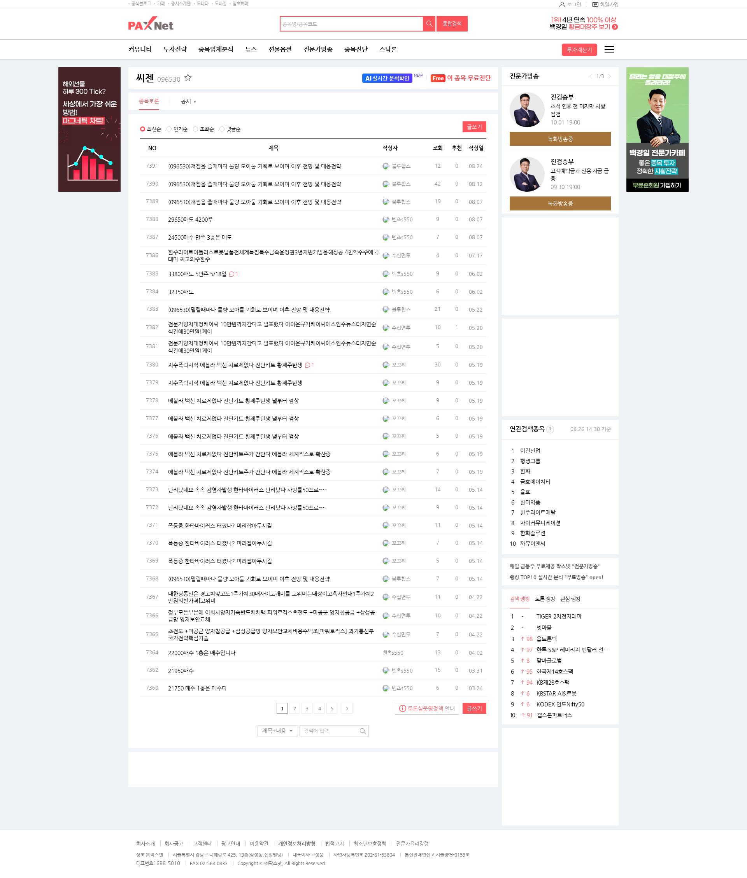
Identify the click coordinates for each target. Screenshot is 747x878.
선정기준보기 (550, 429)
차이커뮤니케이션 (540, 523)
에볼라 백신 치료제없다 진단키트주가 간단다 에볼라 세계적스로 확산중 (249, 454)
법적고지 (334, 843)
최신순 (154, 129)
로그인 (574, 4)
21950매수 (181, 670)
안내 (431, 708)
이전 (590, 76)
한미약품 (530, 502)
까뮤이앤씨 (532, 543)
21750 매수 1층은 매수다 (197, 688)
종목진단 (356, 49)
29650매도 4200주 (190, 219)
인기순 (181, 129)
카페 (161, 4)
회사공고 (174, 843)
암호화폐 (240, 4)
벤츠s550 (402, 219)
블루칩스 (401, 166)
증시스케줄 (181, 4)
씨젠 (158, 78)
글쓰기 (474, 127)
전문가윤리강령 (412, 843)
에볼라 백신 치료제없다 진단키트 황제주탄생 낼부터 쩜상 (233, 401)
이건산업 (530, 450)
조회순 (207, 129)
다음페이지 (347, 708)
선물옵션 (280, 49)
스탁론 (388, 49)
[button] (278, 731)
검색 (429, 24)
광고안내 (230, 843)
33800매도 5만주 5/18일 (197, 273)
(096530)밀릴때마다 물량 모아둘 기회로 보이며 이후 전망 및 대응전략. (249, 309)
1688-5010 (166, 863)
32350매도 (181, 291)
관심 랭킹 (570, 599)
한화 (525, 471)
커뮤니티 (140, 49)
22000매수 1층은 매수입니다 (201, 652)
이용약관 (259, 843)
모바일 (220, 4)
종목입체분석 (215, 49)
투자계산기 (579, 50)
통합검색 (452, 23)
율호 (525, 492)
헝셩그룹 (530, 461)
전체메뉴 (609, 49)
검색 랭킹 (520, 599)
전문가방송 (318, 49)
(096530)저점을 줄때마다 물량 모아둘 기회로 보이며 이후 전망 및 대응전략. (255, 166)
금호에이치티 (535, 481)
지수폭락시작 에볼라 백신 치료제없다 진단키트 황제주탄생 (236, 365)
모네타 (203, 4)
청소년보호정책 (370, 843)
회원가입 (609, 4)
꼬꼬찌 (399, 365)
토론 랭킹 (545, 599)
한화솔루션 (532, 533)
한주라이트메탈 (538, 512)
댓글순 (233, 129)
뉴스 (251, 49)
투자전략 (175, 49)
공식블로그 (141, 4)
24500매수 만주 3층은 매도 (200, 237)
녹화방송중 (560, 139)
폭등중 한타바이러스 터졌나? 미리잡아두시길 (220, 525)
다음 (609, 76)
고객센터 (202, 843)
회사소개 (145, 843)
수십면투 (401, 255)
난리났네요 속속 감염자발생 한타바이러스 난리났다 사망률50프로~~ (247, 489)
